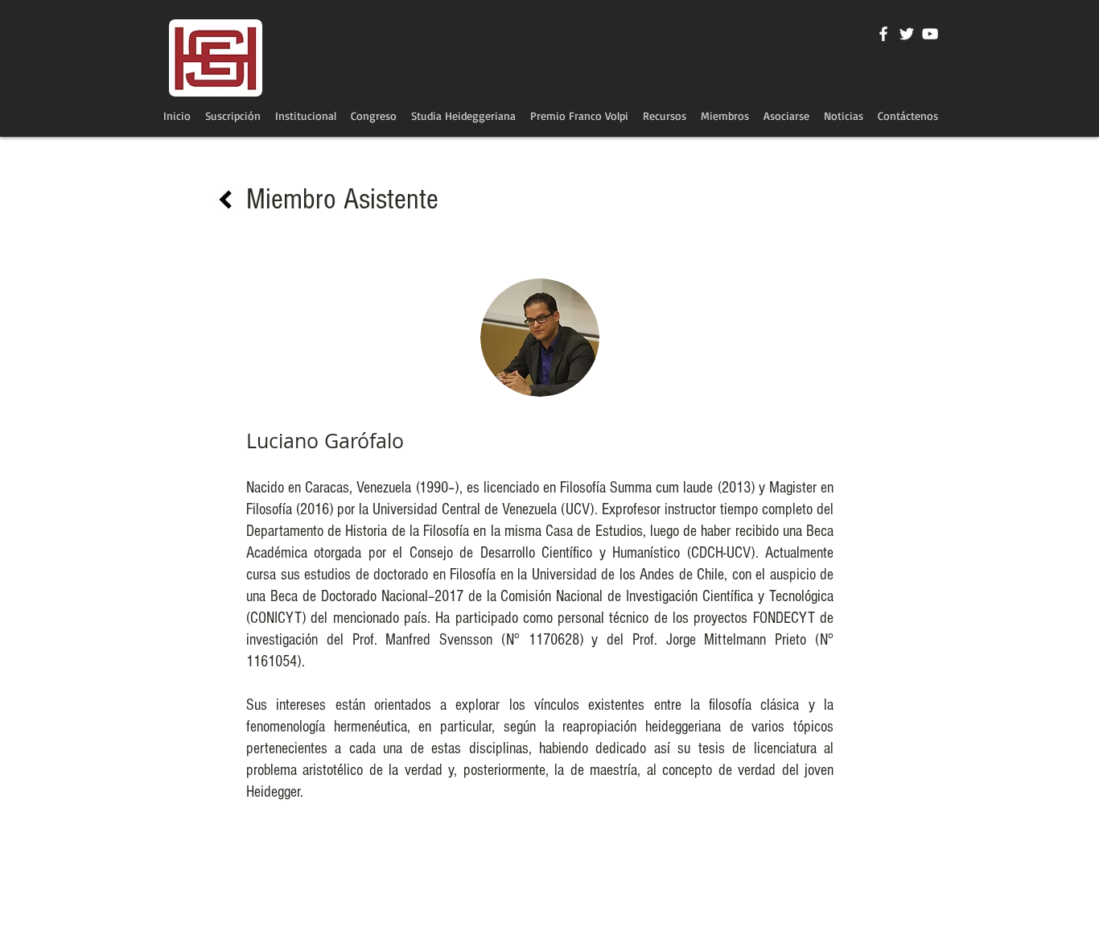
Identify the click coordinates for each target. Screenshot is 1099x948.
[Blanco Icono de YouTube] (930, 33)
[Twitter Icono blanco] (906, 33)
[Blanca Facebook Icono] (883, 33)
